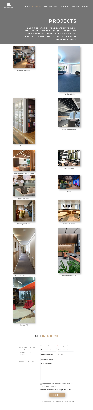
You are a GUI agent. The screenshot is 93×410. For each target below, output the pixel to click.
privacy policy (66, 390)
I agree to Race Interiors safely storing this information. (57, 385)
